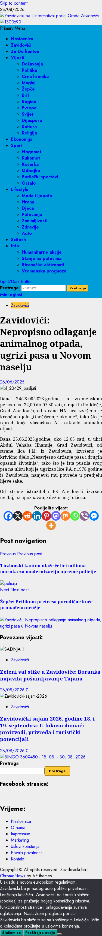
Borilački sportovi (40, 177)
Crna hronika (35, 76)
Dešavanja (32, 64)
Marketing (20, 840)
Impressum (20, 834)
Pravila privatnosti (26, 853)
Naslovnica (22, 39)
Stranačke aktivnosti (43, 265)
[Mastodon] (56, 516)
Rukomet (31, 158)
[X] (18, 516)
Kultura (29, 127)
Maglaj (29, 83)
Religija (29, 133)
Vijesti (17, 58)
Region (29, 101)
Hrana (28, 202)
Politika (29, 70)
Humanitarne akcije (42, 252)
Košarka (30, 164)
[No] (59, 934)
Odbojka (31, 170)
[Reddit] (27, 516)
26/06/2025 (12, 382)
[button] (12, 28)
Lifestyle (20, 189)
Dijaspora (32, 120)
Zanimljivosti (34, 221)
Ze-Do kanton (25, 51)
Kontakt (17, 859)
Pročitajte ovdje (40, 932)
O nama (18, 827)
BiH (25, 95)
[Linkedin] (37, 516)
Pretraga (9, 763)
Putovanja (32, 214)
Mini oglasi (11, 295)
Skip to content (13, 3)
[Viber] (84, 516)
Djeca (28, 208)
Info (15, 246)
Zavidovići (21, 45)
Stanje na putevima (41, 258)
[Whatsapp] (75, 516)
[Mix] (65, 516)
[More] (51, 525)
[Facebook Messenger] (94, 516)
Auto (27, 233)
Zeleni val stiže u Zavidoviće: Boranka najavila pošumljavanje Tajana (50, 675)
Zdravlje (30, 227)
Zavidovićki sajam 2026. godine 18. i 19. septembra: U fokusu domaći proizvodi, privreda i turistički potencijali (47, 728)
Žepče (28, 89)
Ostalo (29, 183)
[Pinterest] (46, 516)
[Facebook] (8, 516)
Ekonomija (21, 139)
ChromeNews (12, 876)
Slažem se (11, 932)
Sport (17, 145)
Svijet (27, 114)
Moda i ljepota (37, 196)
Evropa (29, 108)
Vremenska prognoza (44, 271)
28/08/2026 (13, 690)
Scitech (18, 239)
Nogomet (31, 152)
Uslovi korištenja (25, 846)
